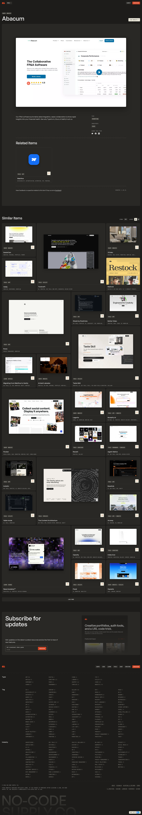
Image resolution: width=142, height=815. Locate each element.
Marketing (95, 119)
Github (138, 789)
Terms (138, 785)
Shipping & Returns (129, 785)
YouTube (118, 789)
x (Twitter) (110, 789)
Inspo (3, 13)
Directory (80, 447)
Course (10, 584)
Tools (19, 174)
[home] (3, 3)
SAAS (93, 126)
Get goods (15, 647)
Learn (5, 379)
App (23, 174)
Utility (45, 282)
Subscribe (136, 3)
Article (10, 379)
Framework (115, 447)
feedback (58, 190)
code (103, 666)
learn (109, 666)
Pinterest (132, 789)
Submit (129, 3)
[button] (9, 3)
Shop (121, 666)
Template (122, 447)
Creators (127, 666)
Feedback (119, 785)
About (113, 785)
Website (9, 13)
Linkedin (124, 789)
